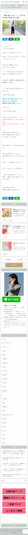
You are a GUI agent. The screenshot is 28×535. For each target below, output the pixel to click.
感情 (3, 410)
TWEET (5, 39)
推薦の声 (4, 418)
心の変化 (4, 398)
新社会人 (4, 422)
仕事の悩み (5, 363)
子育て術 (4, 382)
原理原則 (4, 374)
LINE (17, 39)
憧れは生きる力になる (7, 414)
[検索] (25, 480)
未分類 (4, 426)
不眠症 (4, 354)
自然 (3, 442)
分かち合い (5, 370)
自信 (3, 434)
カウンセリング (6, 347)
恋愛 (3, 402)
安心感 (4, 386)
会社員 (4, 366)
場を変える (5, 378)
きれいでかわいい (6, 343)
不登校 (4, 351)
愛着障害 (4, 406)
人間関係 (6, 12)
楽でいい (4, 430)
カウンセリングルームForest (10, 2)
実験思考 (4, 390)
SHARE (11, 39)
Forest (4, 339)
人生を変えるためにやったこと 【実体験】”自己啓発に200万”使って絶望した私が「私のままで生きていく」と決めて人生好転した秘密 (13, 452)
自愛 (3, 438)
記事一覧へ (14, 265)
